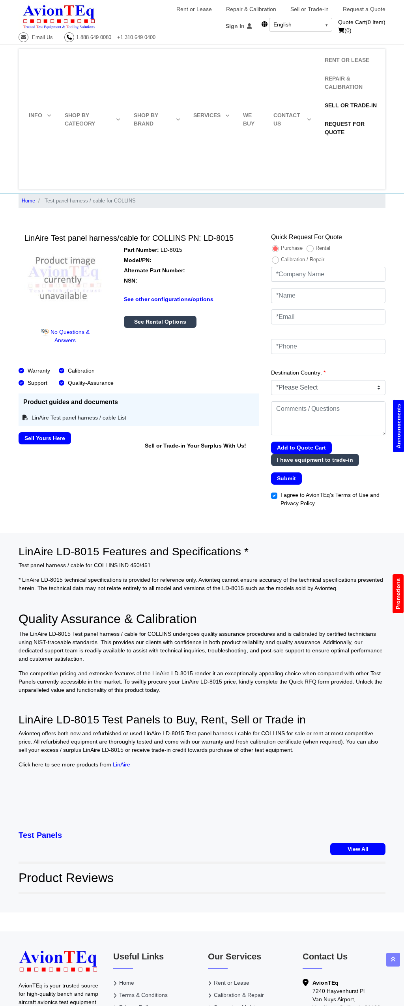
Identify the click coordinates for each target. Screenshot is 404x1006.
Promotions (398, 593)
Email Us (41, 37)
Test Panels (40, 835)
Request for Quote (345, 128)
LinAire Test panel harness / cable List (78, 417)
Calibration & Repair (239, 995)
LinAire (121, 764)
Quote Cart (361, 22)
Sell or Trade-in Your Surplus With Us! (195, 445)
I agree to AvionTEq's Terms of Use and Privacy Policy (330, 499)
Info (35, 115)
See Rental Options (160, 321)
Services (207, 115)
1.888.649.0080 (93, 37)
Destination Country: (298, 372)
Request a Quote (364, 9)
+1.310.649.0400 (136, 37)
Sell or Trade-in (309, 9)
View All (358, 849)
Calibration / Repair (302, 259)
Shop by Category (80, 119)
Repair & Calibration (251, 9)
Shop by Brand (146, 119)
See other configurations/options (168, 299)
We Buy (248, 119)
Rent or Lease (194, 9)
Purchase (292, 248)
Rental (323, 248)
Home (28, 201)
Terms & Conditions (143, 995)
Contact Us (286, 119)
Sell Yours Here (44, 438)
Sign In (236, 26)
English (282, 24)
